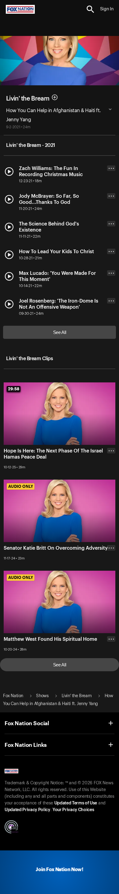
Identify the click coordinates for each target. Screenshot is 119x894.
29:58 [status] (13, 388)
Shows (42, 696)
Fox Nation (13, 696)
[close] (111, 475)
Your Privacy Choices (73, 810)
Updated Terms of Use (75, 803)
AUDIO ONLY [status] (20, 486)
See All (59, 332)
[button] (90, 9)
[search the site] (90, 9)
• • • (111, 168)
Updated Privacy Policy (27, 810)
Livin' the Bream (27, 99)
